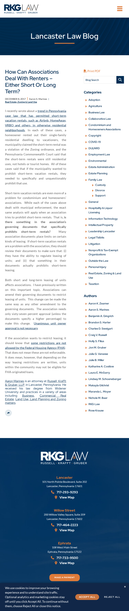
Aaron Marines (14, 381)
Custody (100, 185)
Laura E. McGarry (99, 372)
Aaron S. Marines (99, 309)
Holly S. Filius (96, 341)
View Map (66, 497)
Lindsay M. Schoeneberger (105, 379)
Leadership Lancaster (102, 231)
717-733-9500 (67, 558)
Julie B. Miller (96, 360)
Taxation (94, 284)
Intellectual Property (101, 225)
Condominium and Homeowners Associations (105, 127)
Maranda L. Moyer (100, 391)
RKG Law (94, 404)
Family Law (95, 180)
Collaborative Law (100, 119)
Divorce (100, 190)
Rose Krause (96, 410)
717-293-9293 (67, 492)
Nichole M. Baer (98, 398)
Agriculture (95, 106)
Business (28, 396)
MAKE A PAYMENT (64, 577)
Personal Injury (97, 267)
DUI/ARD (94, 148)
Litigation (94, 244)
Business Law (97, 112)
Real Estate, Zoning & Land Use (105, 275)
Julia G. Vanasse (98, 354)
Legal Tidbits (96, 237)
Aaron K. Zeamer (99, 303)
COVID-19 (95, 142)
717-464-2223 (67, 525)
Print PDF (93, 71)
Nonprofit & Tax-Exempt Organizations (103, 252)
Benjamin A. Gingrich (101, 316)
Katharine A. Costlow (101, 366)
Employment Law (99, 154)
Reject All (112, 596)
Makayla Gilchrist (99, 385)
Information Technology (103, 219)
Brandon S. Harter (100, 322)
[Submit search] (120, 80)
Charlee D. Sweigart (101, 328)
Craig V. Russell (98, 335)
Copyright (95, 135)
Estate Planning (98, 173)
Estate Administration (102, 167)
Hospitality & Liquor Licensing (101, 210)
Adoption (94, 100)
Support (100, 195)
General (93, 202)
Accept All (87, 596)
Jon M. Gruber (97, 347)
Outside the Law (98, 261)
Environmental (97, 161)
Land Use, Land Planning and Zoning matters (35, 401)
